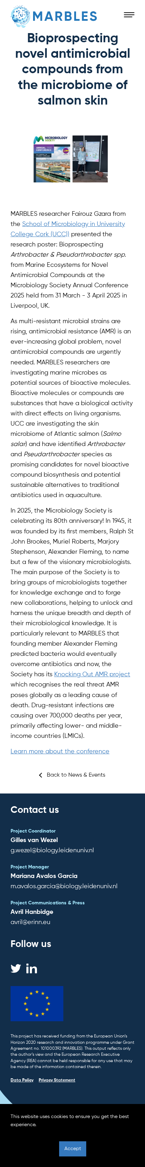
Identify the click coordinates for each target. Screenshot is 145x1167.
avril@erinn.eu (30, 922)
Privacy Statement (57, 1080)
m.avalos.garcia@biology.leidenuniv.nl (64, 886)
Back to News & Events (76, 775)
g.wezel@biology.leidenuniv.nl (52, 850)
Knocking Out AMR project (92, 674)
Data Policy (22, 1080)
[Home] (54, 16)
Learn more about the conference (60, 751)
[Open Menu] (129, 15)
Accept (72, 1148)
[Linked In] (31, 968)
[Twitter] (16, 968)
